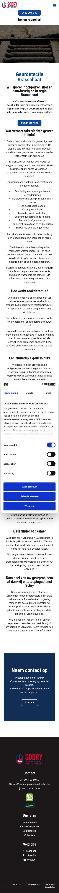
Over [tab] (48, 393)
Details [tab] (29, 393)
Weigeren (29, 506)
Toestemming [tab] (10, 393)
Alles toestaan (29, 486)
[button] (54, 5)
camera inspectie (20, 297)
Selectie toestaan (30, 496)
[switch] (51, 454)
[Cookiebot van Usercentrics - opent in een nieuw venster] (42, 384)
